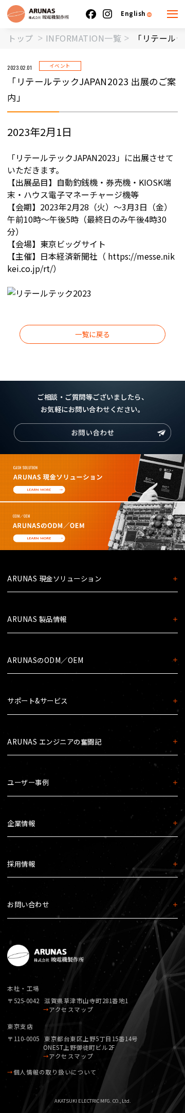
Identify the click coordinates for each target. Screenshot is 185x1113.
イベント (60, 65)
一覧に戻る (92, 334)
